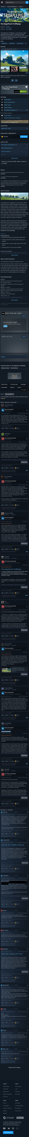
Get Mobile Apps (8, 1132)
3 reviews (6, 406)
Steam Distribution (7, 1094)
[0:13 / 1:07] (14, 58)
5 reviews (6, 478)
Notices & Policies (7, 1108)
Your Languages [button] (8, 394)
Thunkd (7, 26)
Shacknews (3, 173)
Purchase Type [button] (14, 384)
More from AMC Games (13, 313)
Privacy (4, 1103)
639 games (7, 514)
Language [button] (23, 384)
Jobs (16, 1089)
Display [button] (19, 387)
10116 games (7, 558)
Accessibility (6, 1105)
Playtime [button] (12, 387)
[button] (3, 6)
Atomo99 (7, 769)
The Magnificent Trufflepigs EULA (9, 122)
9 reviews (6, 435)
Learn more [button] (24, 136)
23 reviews (14, 689)
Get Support (18, 1108)
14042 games (7, 689)
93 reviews (13, 514)
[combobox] (15, 2)
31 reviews (7, 603)
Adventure (4, 43)
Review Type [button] (4, 384)
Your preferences (14, 367)
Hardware (17, 1091)
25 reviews (13, 770)
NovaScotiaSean (8, 688)
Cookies (5, 1110)
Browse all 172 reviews (14, 1067)
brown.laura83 (8, 476)
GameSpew (3, 178)
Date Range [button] (4, 387)
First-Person (20, 43)
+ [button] (25, 43)
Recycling (17, 1094)
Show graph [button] (23, 389)
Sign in (2, 75)
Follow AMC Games (10, 322)
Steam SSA (5, 1089)
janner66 (7, 556)
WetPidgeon (7, 433)
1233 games (7, 645)
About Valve (18, 1086)
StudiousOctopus (9, 405)
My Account (18, 1110)
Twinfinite (3, 186)
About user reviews (5, 367)
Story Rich (11, 43)
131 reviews (13, 645)
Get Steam (17, 1103)
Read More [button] (24, 462)
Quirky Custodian (9, 513)
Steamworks (6, 1091)
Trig (5, 601)
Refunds (5, 1113)
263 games (7, 770)
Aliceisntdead (8, 723)
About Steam (6, 1086)
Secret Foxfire (8, 643)
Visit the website (5, 151)
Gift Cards (5, 1096)
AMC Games (9, 27)
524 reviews (14, 558)
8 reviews (6, 724)
